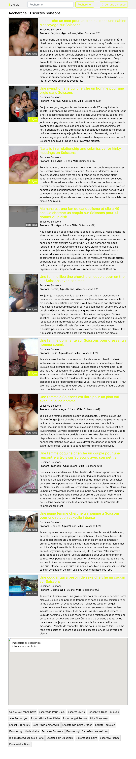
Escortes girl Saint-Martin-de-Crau (87, 731)
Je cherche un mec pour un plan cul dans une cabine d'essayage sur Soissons (83, 23)
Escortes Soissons (53, 731)
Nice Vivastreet (99, 718)
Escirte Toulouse (105, 724)
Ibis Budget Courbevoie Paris (26, 737)
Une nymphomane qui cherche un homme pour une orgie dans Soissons (82, 90)
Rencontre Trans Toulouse (103, 711)
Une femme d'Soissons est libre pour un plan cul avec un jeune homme (79, 399)
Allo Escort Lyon (18, 718)
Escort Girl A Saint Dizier (45, 718)
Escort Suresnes (110, 737)
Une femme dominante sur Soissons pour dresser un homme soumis (83, 342)
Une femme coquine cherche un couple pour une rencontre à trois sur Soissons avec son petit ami (80, 455)
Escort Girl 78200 (19, 724)
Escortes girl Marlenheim (24, 731)
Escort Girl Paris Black (52, 711)
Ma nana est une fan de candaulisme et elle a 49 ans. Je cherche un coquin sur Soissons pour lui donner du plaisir (79, 213)
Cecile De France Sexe (22, 711)
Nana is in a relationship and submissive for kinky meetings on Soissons (80, 150)
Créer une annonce (114, 4)
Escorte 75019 (76, 711)
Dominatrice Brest (20, 744)
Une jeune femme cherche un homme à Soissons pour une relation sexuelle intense (80, 515)
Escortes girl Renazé (75, 718)
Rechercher (85, 4)
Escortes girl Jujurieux (59, 737)
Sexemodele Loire (86, 737)
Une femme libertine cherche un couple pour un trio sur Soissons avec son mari (82, 278)
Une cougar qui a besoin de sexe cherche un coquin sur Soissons (82, 579)
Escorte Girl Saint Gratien (77, 724)
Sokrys (13, 4)
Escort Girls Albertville (46, 724)
